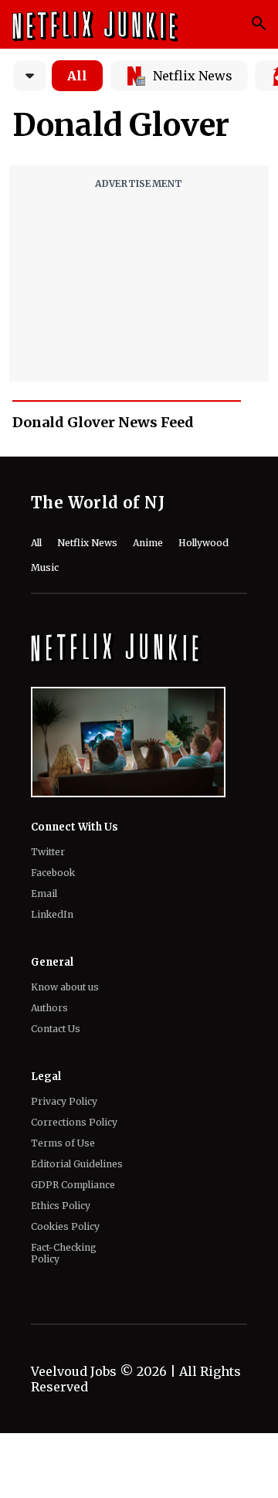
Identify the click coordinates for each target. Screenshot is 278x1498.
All (77, 75)
